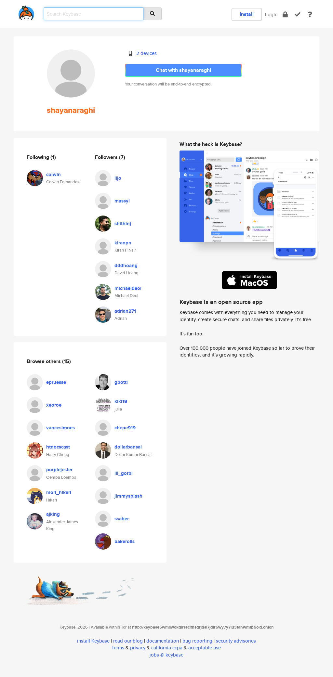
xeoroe (53, 405)
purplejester (59, 469)
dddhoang (126, 265)
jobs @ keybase (166, 654)
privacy (137, 647)
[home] (26, 11)
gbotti (121, 382)
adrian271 (125, 311)
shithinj (122, 223)
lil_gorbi (123, 473)
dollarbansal (128, 446)
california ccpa (166, 647)
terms (118, 647)
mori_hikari (58, 492)
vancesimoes (60, 427)
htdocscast (58, 446)
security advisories (236, 640)
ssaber (121, 518)
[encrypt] (285, 14)
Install (247, 14)
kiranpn (122, 242)
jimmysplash (128, 496)
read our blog (128, 640)
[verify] (297, 14)
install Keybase (93, 640)
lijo (117, 178)
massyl (122, 200)
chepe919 (125, 427)
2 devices (146, 53)
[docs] (310, 14)
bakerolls (124, 541)
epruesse (56, 382)
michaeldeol (127, 288)
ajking (53, 514)
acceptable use (204, 647)
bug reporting (197, 640)
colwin (53, 174)
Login (271, 14)
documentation (162, 640)
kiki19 (120, 401)
